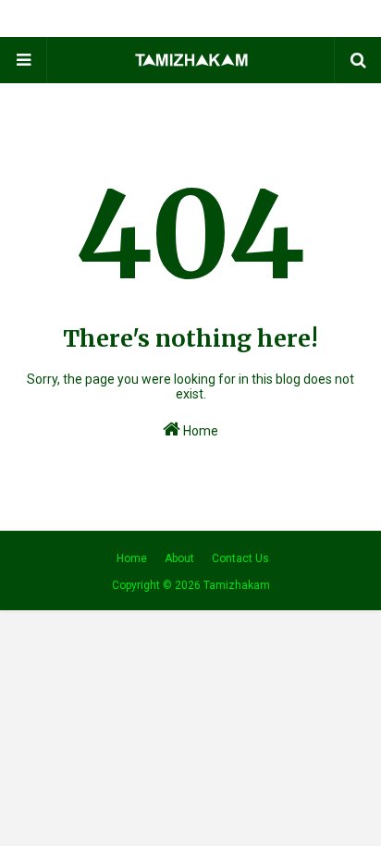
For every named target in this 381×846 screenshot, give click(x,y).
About (179, 558)
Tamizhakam (236, 585)
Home (199, 430)
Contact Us (240, 558)
